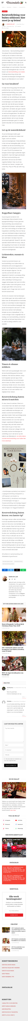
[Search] (25, 2)
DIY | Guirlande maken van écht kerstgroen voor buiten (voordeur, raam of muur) (13, 649)
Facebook (14, 595)
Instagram (22, 593)
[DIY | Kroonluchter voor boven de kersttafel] (6, 949)
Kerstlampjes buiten (8, 561)
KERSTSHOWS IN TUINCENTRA (10, 1012)
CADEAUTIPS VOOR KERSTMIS (9, 1003)
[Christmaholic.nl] (15, 2)
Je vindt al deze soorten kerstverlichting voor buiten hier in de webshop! (14, 438)
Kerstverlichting (18, 561)
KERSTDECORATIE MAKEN (8, 964)
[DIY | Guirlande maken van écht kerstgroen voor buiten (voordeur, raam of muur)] (14, 638)
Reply (23, 697)
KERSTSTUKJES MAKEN (8, 970)
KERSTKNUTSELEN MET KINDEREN (11, 967)
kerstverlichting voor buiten (17, 72)
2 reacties (19, 26)
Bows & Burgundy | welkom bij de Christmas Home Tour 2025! (13, 625)
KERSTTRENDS (5, 973)
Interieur (5, 11)
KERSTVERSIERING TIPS (8, 976)
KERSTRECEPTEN (6, 1009)
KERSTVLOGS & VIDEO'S (8, 1015)
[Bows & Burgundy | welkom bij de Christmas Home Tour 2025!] (14, 615)
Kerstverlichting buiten (8, 563)
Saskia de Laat (11, 24)
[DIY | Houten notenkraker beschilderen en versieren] (6, 940)
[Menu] (3, 2)
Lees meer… (13, 810)
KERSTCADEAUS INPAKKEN (9, 1006)
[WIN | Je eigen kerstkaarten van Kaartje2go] (14, 663)
